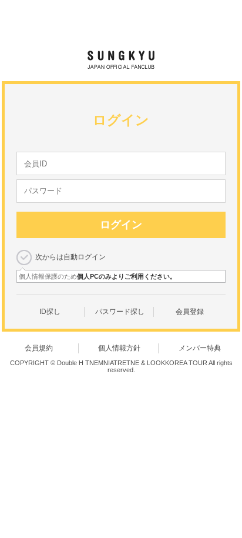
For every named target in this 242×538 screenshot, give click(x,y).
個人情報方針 (119, 348)
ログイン (121, 224)
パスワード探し (119, 312)
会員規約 (39, 348)
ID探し (49, 312)
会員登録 (190, 312)
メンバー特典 (200, 348)
